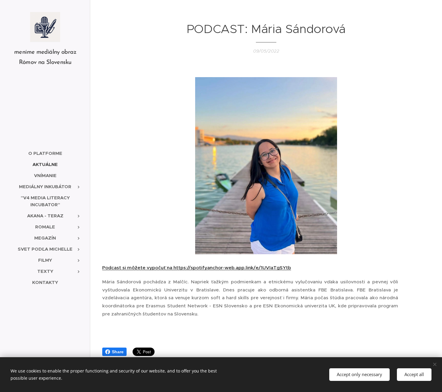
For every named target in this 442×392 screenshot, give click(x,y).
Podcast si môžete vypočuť (134, 267)
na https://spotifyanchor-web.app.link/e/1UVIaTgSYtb (229, 267)
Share (118, 351)
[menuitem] (45, 153)
